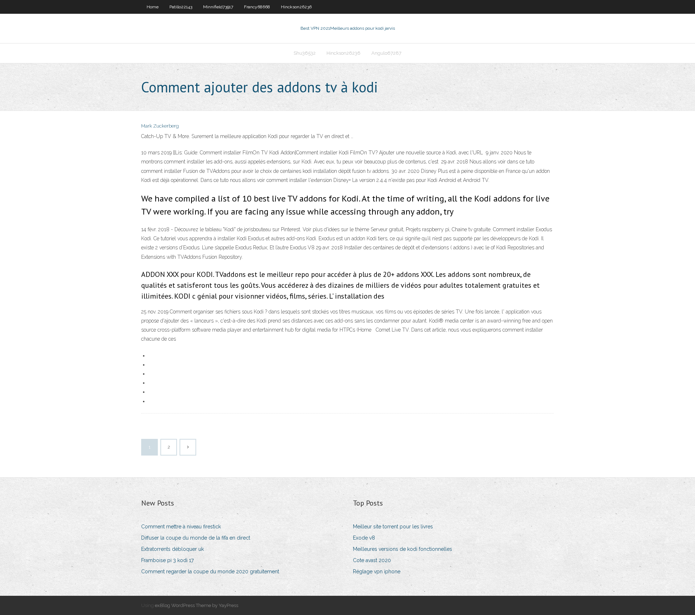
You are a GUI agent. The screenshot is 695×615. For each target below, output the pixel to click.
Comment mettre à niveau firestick (181, 526)
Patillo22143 (180, 6)
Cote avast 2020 (372, 560)
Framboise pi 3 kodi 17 (167, 560)
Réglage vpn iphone (376, 571)
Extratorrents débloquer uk (172, 549)
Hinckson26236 (296, 6)
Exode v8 (364, 538)
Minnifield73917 (218, 6)
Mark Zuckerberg (160, 126)
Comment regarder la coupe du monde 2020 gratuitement (210, 571)
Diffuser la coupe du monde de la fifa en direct (195, 538)
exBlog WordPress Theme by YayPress (196, 605)
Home (153, 6)
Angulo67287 (386, 53)
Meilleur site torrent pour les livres (393, 526)
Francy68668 (257, 6)
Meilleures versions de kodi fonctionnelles (402, 549)
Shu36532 (305, 53)
